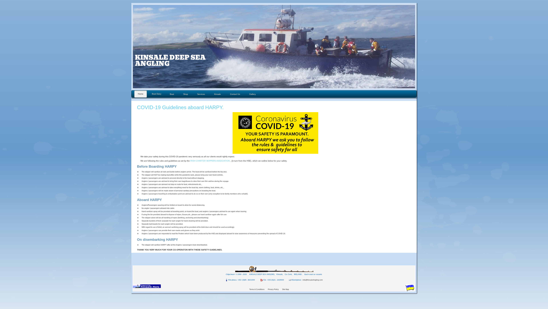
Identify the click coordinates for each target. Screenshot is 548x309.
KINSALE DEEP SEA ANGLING (170, 60)
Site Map (285, 289)
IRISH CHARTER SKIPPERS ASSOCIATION (210, 161)
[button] (274, 46)
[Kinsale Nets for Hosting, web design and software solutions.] (147, 286)
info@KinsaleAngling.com (313, 280)
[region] (274, 46)
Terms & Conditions (256, 289)
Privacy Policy (273, 289)
